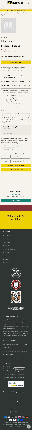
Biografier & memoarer (9, 145)
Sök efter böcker (6, 238)
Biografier (22, 145)
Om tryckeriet (6, 259)
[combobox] (16, 7)
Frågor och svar (6, 242)
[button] (3, 2)
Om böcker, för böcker (8, 354)
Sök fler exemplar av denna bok (16, 165)
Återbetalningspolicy (10, 424)
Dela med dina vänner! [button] (8, 175)
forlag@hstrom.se (19, 371)
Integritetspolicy (18, 424)
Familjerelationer (17, 161)
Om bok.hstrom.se (7, 235)
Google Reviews (21, 10)
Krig (6, 157)
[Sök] (29, 7)
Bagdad (6, 161)
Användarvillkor (26, 424)
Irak (26, 157)
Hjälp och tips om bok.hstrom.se (10, 358)
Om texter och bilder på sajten (10, 249)
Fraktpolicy (12, 426)
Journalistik (16, 157)
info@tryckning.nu (19, 369)
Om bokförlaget (6, 256)
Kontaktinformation (19, 426)
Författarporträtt (6, 347)
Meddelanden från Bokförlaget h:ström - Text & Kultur (15, 351)
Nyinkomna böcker (7, 245)
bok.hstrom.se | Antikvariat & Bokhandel (14, 422)
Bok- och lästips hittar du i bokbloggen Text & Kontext (15, 344)
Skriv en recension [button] (16, 200)
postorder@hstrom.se (19, 367)
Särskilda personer (8, 149)
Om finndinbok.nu (7, 262)
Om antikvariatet (6, 252)
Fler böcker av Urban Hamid (16, 169)
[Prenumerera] (27, 224)
